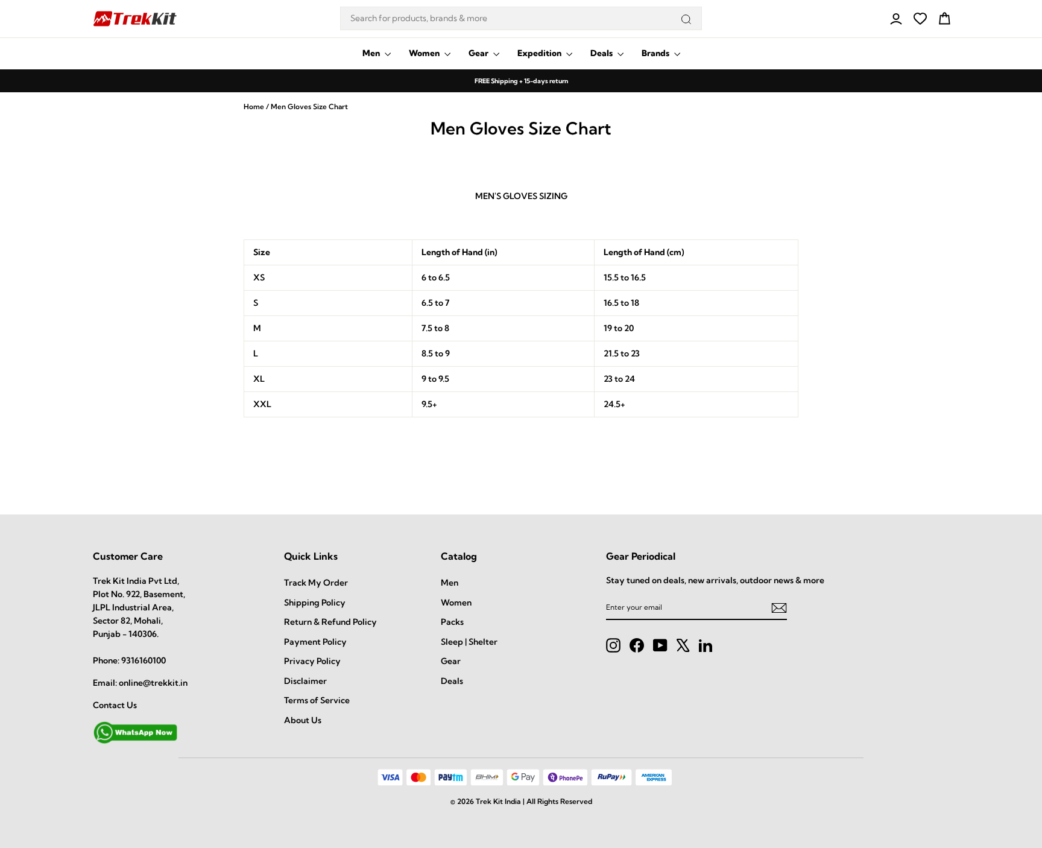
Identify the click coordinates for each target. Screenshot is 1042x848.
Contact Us (115, 705)
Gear (479, 53)
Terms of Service (317, 700)
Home (254, 106)
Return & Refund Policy (330, 621)
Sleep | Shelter (469, 641)
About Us (302, 720)
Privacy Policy (312, 661)
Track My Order (316, 582)
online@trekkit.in (153, 682)
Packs (452, 621)
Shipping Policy (315, 602)
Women (425, 53)
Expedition (540, 53)
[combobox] (521, 18)
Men (372, 53)
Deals (602, 53)
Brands (656, 53)
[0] (920, 18)
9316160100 (143, 660)
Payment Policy (315, 641)
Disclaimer (305, 681)
